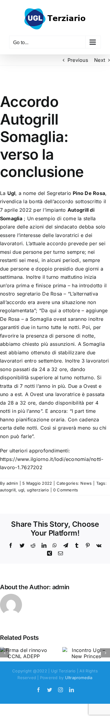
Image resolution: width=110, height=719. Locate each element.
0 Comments (65, 489)
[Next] (105, 652)
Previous (78, 60)
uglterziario (38, 489)
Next (99, 60)
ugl (21, 489)
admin (12, 483)
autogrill (8, 489)
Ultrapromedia (79, 677)
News (86, 483)
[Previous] (4, 652)
